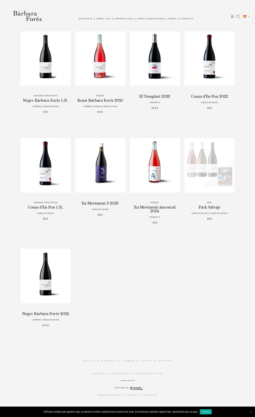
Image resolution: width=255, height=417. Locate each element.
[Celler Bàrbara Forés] (27, 16)
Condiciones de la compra (120, 373)
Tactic (150, 395)
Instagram (108, 360)
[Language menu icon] (246, 16)
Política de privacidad (142, 373)
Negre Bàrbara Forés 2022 (45, 314)
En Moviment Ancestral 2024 (155, 209)
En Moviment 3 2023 (100, 203)
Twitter (146, 360)
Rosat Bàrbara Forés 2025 (100, 100)
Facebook (128, 360)
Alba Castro (131, 395)
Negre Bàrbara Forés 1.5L (45, 100)
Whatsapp (165, 360)
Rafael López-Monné (108, 395)
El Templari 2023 (154, 96)
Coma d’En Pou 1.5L (45, 207)
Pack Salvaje (209, 207)
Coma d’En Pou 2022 (209, 96)
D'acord (206, 411)
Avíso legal (158, 373)
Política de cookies (99, 373)
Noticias (89, 360)
